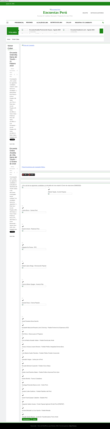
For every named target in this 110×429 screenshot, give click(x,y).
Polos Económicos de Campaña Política (33, 167)
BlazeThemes (72, 426)
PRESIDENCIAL (19, 22)
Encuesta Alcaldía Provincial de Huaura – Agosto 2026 (45, 30)
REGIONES (29, 22)
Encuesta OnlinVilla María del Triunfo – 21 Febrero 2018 (13, 59)
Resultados (26, 419)
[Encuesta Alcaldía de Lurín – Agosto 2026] (66, 32)
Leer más (12, 144)
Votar (34, 419)
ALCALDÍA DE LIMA (42, 22)
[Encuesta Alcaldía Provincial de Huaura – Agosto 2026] (25, 32)
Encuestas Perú (55, 12)
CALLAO (68, 22)
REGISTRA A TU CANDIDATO (83, 22)
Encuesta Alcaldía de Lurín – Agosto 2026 (82, 30)
